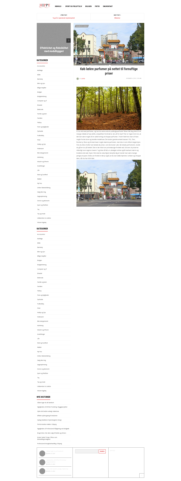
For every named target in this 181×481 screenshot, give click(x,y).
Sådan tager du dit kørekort (45, 402)
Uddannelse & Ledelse (82, 26)
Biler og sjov (41, 83)
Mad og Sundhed (42, 174)
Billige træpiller (41, 88)
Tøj (38, 209)
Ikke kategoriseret (42, 153)
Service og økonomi (43, 201)
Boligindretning (41, 96)
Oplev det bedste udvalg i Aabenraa (48, 411)
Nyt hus (39, 183)
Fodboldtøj (40, 135)
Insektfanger (41, 166)
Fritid (97, 6)
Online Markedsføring (43, 188)
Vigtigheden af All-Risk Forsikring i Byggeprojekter (52, 407)
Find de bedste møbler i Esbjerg (46, 424)
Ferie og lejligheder (43, 127)
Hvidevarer (40, 148)
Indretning (40, 157)
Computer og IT (42, 101)
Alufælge (40, 70)
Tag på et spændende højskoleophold (64, 18)
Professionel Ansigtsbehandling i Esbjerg (49, 443)
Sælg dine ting (41, 192)
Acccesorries (41, 66)
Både (38, 75)
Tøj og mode (41, 214)
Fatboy (39, 122)
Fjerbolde (40, 131)
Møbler (39, 179)
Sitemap (112, 450)
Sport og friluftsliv (73, 6)
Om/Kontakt (108, 6)
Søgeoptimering (42, 196)
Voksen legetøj (41, 222)
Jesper (83, 78)
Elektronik (40, 109)
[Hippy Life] (45, 6)
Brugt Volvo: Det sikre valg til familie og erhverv (51, 433)
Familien (39, 118)
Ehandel (39, 105)
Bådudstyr (117, 18)
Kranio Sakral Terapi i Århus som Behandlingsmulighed (47, 438)
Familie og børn (42, 114)
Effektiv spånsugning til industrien (47, 415)
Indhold (58, 6)
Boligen (88, 6)
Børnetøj (40, 79)
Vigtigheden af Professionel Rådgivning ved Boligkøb (53, 429)
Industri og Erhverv (43, 161)
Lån (38, 170)
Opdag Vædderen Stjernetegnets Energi (49, 420)
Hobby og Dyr (41, 144)
